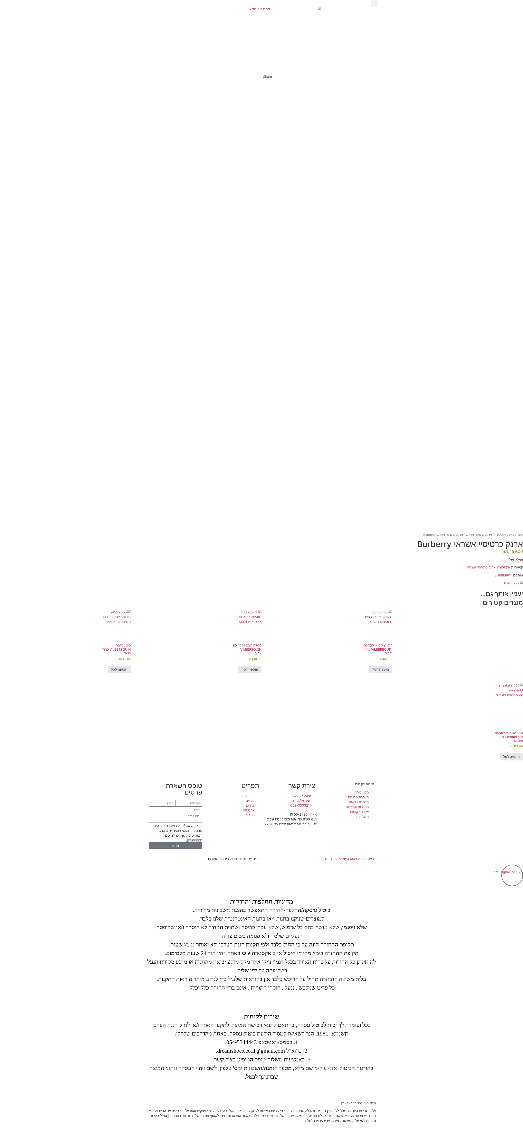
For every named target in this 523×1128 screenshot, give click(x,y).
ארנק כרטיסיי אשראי (478, 535)
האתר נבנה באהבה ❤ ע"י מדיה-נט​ (349, 859)
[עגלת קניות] (373, 52)
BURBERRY (502, 575)
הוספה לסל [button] (380, 669)
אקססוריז (500, 535)
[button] (374, 3)
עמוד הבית (516, 535)
